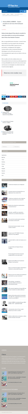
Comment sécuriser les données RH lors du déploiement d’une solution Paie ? (16, 192)
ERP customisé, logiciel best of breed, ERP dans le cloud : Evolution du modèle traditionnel (17, 289)
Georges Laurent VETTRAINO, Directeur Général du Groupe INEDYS (8, 113)
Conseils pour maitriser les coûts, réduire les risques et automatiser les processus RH (16, 199)
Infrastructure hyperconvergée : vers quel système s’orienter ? (16, 227)
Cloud (3, 159)
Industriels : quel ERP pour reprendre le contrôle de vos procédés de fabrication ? (16, 213)
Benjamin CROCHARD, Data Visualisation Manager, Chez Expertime (8, 133)
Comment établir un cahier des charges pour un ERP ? (17, 240)
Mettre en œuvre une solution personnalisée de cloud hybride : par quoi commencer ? (17, 275)
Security (3, 173)
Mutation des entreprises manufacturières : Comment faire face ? (16, 206)
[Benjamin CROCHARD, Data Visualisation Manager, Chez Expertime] (8, 128)
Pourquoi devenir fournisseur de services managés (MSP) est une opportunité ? (16, 254)
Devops (3, 164)
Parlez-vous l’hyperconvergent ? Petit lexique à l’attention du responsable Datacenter (17, 268)
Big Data (3, 157)
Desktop (3, 161)
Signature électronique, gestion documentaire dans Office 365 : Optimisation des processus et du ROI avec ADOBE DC (17, 297)
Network (3, 170)
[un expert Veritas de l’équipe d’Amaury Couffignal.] (8, 119)
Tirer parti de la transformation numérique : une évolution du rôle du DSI (16, 220)
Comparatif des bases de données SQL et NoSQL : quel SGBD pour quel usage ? (16, 372)
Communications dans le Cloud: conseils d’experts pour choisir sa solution (16, 310)
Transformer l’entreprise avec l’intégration (16, 184)
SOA (2, 175)
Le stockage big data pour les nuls (15, 382)
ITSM (3, 166)
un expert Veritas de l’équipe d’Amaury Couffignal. (15, 247)
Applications (4, 155)
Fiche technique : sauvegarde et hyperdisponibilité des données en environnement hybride (14, 283)
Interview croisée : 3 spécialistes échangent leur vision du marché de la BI (17, 377)
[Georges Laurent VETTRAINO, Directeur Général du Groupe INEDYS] (8, 108)
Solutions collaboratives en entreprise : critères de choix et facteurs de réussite (17, 317)
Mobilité (3, 168)
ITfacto (4, 29)
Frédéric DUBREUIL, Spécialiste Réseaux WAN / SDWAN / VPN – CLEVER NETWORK (17, 303)
